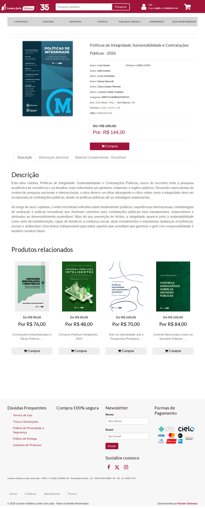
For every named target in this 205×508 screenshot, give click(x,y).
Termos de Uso (22, 415)
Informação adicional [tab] (53, 157)
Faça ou (163, 8)
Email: (110, 429)
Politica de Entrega (25, 438)
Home (13, 493)
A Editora (30, 493)
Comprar (111, 146)
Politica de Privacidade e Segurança (28, 430)
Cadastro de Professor (27, 445)
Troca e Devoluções (25, 421)
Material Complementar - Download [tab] (100, 157)
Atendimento (52, 493)
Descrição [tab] (25, 157)
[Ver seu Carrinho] (186, 6)
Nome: (110, 414)
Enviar (112, 446)
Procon (72, 493)
